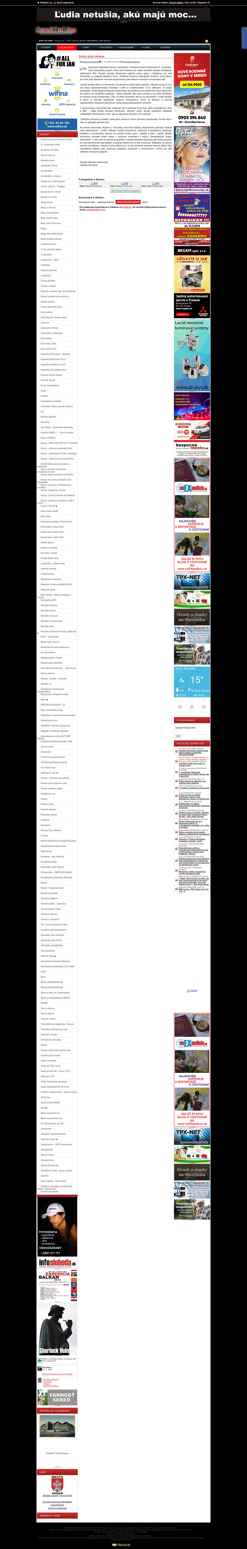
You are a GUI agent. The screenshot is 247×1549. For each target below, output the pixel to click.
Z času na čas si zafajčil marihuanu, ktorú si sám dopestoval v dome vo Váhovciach (194, 797)
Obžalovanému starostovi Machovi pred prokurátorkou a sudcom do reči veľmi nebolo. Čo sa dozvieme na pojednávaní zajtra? (194, 862)
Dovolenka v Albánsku (52, 333)
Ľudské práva (47, 574)
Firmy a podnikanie (50, 385)
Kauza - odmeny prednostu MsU (56, 448)
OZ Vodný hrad (48, 767)
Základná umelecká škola (53, 1134)
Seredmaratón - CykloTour (54, 903)
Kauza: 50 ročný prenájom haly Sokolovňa (54, 481)
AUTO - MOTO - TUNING (53, 186)
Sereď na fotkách (49, 898)
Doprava (45, 322)
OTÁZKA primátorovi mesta (54, 762)
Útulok (44, 1045)
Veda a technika (48, 1061)
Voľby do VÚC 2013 (50, 1066)
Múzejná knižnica (50, 1386)
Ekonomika (46, 338)
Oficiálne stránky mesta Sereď (57, 1495)
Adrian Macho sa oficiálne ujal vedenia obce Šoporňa (192, 782)
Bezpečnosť (47, 202)
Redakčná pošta (49, 862)
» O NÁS (145, 47)
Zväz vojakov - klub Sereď (53, 1181)
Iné (42, 411)
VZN (43, 1108)
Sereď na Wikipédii (57, 1508)
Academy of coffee (50, 150)
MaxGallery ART (49, 600)
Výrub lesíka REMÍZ (50, 1102)
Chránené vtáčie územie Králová (57, 406)
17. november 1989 (50, 144)
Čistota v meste (48, 286)
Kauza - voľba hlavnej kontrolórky (57, 459)
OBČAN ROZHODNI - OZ (53, 705)
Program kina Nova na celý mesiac (57, 1374)
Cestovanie (46, 254)
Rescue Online (160, 2)
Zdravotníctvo (47, 1160)
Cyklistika (45, 265)
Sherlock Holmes (49, 914)
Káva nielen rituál (49, 511)
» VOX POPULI (105, 47)
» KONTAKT (165, 47)
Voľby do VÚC (48, 1076)
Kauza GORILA (48, 438)
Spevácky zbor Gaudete (52, 935)
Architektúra (46, 171)
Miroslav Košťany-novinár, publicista (58, 631)
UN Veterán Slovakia (51, 1040)
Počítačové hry (48, 794)
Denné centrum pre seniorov (55, 296)
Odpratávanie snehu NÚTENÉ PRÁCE (53, 737)
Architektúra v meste (51, 176)
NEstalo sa (46, 684)
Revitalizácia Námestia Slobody (56, 877)
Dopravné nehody (49, 328)
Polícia (44, 799)
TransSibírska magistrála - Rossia (57, 1024)
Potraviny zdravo (49, 814)
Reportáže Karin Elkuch (52, 867)
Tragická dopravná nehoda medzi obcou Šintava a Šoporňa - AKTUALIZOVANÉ (193, 753)
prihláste (126, 207)
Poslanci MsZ (47, 804)
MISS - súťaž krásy (50, 637)
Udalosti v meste (49, 1034)
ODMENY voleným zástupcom (55, 726)
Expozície (47, 1381)
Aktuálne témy (48, 160)
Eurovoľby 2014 (48, 349)
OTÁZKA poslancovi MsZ (53, 757)
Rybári (44, 883)
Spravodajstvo (48, 951)
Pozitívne (45, 820)
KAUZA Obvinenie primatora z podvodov (53, 465)
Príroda (44, 835)
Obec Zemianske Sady (52, 710)
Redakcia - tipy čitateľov (52, 856)
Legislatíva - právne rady (53, 563)
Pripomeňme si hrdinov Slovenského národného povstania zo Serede (194, 806)
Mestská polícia (48, 610)
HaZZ (43, 391)
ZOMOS (44, 1176)
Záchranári (46, 1129)
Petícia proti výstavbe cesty (54, 783)
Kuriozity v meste (49, 553)
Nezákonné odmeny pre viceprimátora (50, 690)
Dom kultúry (46, 312)
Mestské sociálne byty (51, 621)
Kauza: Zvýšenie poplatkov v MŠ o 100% (55, 501)
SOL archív (190, 2)
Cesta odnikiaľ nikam (51, 249)
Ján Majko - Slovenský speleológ (57, 427)
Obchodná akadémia (131, 62)
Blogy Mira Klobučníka (52, 233)
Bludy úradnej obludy (51, 239)
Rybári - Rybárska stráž (52, 888)
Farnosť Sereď (48, 380)
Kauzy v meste (48, 506)
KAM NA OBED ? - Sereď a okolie (57, 432)
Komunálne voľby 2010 (52, 527)
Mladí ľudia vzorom (50, 642)
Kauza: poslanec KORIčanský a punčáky (54, 486)
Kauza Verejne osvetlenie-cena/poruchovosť (52, 470)
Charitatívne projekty (51, 401)
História (44, 396)
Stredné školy (48, 956)
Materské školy (48, 589)
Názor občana (48, 673)
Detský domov (48, 302)
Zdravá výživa (47, 1155)
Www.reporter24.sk (50, 1113)
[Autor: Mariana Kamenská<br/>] (94, 183)
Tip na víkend (47, 1013)
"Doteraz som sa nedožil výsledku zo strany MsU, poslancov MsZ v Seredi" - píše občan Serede (194, 814)
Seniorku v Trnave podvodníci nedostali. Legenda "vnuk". (192, 840)
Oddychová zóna (49, 720)
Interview (45, 422)
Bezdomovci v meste (51, 192)
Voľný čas (45, 1097)
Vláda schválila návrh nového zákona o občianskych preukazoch (194, 833)
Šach (43, 977)
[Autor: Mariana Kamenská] (83, 68)
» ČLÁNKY (46, 47)
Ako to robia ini (48, 155)
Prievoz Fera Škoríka (51, 830)
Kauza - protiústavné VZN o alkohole (59, 453)
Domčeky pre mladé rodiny (54, 317)
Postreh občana (48, 809)
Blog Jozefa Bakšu (50, 213)
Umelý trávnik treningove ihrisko (56, 139)
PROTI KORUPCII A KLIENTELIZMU (58, 841)
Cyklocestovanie (49, 270)
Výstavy (46, 1384)
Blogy (43, 228)
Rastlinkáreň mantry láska (53, 846)
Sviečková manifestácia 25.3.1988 (57, 966)
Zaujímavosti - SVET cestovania (56, 1144)
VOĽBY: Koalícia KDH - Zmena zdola (59, 1092)
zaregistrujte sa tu (95, 209)
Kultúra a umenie (49, 548)
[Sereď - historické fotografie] (57, 1437)
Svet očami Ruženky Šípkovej (55, 961)
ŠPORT (44, 1003)
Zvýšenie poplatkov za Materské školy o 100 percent (54, 1187)
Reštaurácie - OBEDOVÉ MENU (56, 872)
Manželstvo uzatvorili (51, 579)
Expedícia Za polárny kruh (53, 370)
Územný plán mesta (50, 1055)
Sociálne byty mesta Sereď (54, 930)
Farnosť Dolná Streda (51, 375)
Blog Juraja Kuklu (49, 218)
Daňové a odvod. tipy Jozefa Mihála (58, 291)
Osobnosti (46, 752)
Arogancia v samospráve (53, 181)
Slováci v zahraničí (50, 919)
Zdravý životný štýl (50, 1165)
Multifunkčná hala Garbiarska (55, 647)
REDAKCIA (46, 851)
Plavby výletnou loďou (51, 788)
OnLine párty (47, 746)
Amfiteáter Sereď (49, 165)
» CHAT (85, 47)
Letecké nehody (48, 568)
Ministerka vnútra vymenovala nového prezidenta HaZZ (192, 872)
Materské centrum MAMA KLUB (56, 584)
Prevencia (46, 825)
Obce (43, 699)
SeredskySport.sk (49, 909)
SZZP (43, 972)
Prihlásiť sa (46, 2)
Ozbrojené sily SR (49, 773)
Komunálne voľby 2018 (52, 537)
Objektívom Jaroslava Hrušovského (58, 715)
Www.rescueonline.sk (51, 1118)
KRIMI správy (47, 542)
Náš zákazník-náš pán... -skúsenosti (58, 668)
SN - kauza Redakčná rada (54, 924)
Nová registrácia (65, 2)
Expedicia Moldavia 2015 (53, 364)
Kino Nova (46, 516)
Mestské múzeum (49, 616)
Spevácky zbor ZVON (51, 940)
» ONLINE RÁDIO (66, 47)
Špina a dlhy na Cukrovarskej (55, 992)
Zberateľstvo (47, 1149)
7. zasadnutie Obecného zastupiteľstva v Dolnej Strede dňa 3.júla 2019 (194, 774)
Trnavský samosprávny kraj (54, 1029)
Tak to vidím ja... (48, 1008)
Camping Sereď (48, 244)
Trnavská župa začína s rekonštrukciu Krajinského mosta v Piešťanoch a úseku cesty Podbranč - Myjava (193, 851)
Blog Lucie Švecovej (51, 223)
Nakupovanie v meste (51, 657)
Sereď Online (176, 2)
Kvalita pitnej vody (50, 558)
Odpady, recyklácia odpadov (55, 731)
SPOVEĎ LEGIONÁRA (52, 945)
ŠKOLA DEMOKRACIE (52, 982)
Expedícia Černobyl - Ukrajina (55, 354)
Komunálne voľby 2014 (52, 532)
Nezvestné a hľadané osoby (54, 694)
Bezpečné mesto (49, 197)
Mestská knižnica (49, 605)
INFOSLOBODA (48, 417)
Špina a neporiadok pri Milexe (55, 998)
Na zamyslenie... (49, 652)
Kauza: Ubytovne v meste (53, 490)
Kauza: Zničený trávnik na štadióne (58, 495)
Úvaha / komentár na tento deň (56, 1050)
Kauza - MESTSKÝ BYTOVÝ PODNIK (59, 443)
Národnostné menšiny (51, 663)
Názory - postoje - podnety (54, 678)
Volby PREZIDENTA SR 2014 (55, 1087)
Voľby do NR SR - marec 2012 (55, 1071)
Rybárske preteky (49, 893)
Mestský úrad (47, 626)
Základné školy (48, 1139)
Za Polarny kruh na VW (52, 1123)
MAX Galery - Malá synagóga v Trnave (54, 596)
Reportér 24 (204, 2)
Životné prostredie (49, 1191)
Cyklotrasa (46, 275)
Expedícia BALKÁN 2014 (53, 359)
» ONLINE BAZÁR (126, 47)
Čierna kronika (48, 281)
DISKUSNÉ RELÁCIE (51, 307)
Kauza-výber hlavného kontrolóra (57, 474)
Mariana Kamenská (90, 62)
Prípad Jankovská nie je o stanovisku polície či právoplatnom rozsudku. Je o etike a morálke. (194, 824)
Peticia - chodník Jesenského (55, 778)
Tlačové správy (48, 1019)
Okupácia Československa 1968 (57, 741)
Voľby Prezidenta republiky (54, 1081)
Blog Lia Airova (48, 207)
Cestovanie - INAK (50, 260)
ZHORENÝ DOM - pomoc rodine (56, 1170)
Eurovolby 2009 (48, 343)
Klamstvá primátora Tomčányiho (56, 521)
